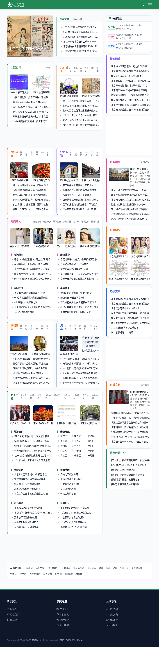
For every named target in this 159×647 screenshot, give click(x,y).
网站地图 (14, 620)
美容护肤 (47, 221)
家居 (42, 327)
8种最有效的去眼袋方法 (25, 302)
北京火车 (119, 48)
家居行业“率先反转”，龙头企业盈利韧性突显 (34, 368)
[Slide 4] (35, 53)
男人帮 (76, 221)
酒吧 (81, 69)
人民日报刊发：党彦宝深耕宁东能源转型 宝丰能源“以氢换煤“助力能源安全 (49, 97)
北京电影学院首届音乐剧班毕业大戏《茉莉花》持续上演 (90, 110)
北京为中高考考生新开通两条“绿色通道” (82, 32)
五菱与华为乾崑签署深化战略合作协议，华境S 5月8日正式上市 (93, 382)
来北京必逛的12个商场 (69, 180)
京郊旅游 (18, 503)
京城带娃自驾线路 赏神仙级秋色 (29, 479)
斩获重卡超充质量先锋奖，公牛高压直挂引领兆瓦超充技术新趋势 (44, 116)
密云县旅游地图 (68, 488)
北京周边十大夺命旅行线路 (27, 484)
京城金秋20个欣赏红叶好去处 (74, 508)
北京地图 (129, 25)
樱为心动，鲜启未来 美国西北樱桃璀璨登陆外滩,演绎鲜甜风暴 (43, 195)
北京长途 (138, 44)
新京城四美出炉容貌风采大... (140, 256)
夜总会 (86, 69)
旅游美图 (95, 396)
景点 (114, 484)
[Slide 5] (41, 53)
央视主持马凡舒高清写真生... (90, 246)
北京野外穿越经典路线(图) (27, 488)
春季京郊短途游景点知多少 (27, 522)
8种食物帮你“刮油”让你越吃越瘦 (76, 292)
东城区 (91, 455)
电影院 (76, 69)
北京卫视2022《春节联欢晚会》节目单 (130, 318)
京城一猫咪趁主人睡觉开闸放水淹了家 (129, 218)
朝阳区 (77, 455)
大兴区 (77, 446)
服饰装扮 (67, 221)
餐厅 (37, 153)
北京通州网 (78, 568)
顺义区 (91, 441)
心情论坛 (145, 162)
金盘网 (23, 574)
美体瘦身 (57, 221)
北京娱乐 (64, 69)
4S (90, 326)
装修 (37, 327)
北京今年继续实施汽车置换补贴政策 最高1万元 (133, 104)
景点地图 (85, 396)
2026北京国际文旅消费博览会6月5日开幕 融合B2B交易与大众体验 (96, 27)
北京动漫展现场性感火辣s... (118, 256)
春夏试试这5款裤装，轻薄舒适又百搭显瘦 (80, 259)
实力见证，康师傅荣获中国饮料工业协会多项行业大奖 (39, 204)
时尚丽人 (16, 221)
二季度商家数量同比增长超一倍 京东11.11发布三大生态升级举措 (94, 209)
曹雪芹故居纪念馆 (130, 479)
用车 (80, 327)
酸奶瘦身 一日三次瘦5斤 (72, 297)
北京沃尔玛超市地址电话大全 (125, 308)
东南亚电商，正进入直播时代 (77, 195)
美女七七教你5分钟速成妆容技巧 (30, 292)
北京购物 (64, 154)
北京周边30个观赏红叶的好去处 (75, 512)
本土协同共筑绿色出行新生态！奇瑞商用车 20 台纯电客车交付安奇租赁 (97, 368)
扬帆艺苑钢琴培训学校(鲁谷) (136, 460)
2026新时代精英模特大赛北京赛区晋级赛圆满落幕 (37, 121)
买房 (31, 327)
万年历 (128, 29)
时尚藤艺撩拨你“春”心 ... (41, 353)
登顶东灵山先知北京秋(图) (73, 522)
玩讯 (70, 69)
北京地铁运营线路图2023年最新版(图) (130, 109)
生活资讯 (64, 609)
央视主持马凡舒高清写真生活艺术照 (31, 269)
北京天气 (119, 29)
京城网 (35, 640)
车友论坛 (95, 327)
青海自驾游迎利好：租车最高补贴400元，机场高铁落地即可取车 (45, 450)
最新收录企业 (118, 452)
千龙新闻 (28, 568)
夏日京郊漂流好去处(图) (26, 517)
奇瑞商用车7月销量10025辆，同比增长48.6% (85, 363)
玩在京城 (114, 614)
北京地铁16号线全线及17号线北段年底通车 (132, 80)
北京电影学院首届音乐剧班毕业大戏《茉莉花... (29, 48)
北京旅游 (14, 396)
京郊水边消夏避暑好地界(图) (28, 508)
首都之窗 (40, 568)
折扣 (21, 153)
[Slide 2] (24, 53)
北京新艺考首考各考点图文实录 (126, 76)
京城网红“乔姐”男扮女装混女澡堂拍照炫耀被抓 (133, 209)
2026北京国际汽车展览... (69, 353)
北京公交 (129, 44)
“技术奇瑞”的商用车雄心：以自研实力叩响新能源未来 (88, 358)
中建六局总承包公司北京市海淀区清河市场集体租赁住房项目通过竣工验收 (49, 378)
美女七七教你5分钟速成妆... (66, 246)
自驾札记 (65, 503)
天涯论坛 (91, 568)
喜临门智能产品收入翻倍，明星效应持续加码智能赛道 (39, 363)
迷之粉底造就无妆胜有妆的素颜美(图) (32, 307)
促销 (81, 153)
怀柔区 (91, 436)
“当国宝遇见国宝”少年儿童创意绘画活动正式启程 (134, 436)
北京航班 (129, 48)
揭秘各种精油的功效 (24, 312)
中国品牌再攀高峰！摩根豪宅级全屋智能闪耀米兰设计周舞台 (42, 358)
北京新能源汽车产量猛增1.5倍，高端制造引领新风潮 (88, 36)
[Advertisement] (63, 140)
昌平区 (63, 441)
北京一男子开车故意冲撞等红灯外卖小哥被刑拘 (134, 190)
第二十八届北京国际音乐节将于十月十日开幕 (85, 41)
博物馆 (115, 470)
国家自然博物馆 (127, 470)
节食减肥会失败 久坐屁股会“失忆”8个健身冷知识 (83, 302)
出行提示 (76, 396)
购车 (75, 327)
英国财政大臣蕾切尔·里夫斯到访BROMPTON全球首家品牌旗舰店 (94, 190)
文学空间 (145, 385)
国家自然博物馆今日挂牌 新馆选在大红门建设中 (134, 95)
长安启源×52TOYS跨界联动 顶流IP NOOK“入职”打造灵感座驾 (93, 373)
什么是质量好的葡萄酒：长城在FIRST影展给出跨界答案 (40, 185)
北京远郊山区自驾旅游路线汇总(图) (31, 493)
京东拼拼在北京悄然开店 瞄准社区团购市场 (84, 46)
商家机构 (114, 620)
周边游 (39, 396)
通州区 (63, 446)
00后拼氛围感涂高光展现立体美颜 (31, 297)
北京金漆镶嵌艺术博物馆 (132, 474)
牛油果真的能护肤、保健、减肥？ (76, 312)
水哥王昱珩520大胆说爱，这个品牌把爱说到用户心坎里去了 (42, 382)
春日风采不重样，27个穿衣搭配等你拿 (79, 274)
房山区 (91, 446)
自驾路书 (48, 396)
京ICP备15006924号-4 (71, 640)
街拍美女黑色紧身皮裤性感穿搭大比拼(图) (131, 322)
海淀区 (63, 455)
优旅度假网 (34, 574)
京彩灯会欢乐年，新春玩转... (43, 423)
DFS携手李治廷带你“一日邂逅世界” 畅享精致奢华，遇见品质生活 (45, 274)
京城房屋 (14, 327)
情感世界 (95, 221)
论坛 (98, 69)
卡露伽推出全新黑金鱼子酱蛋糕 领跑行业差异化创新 (38, 190)
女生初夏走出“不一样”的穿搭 (74, 264)
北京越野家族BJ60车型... (91, 350)
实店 (92, 153)
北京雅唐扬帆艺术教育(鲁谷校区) (138, 465)
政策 (21, 327)
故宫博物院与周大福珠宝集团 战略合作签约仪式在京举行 (90, 199)
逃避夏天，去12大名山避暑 (73, 527)
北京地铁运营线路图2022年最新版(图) (130, 303)
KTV (93, 68)
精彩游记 (57, 396)
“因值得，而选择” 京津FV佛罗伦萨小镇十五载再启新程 (40, 446)
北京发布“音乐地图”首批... (69, 96)
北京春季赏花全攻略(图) (72, 517)
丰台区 (91, 450)
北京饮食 (64, 620)
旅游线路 (67, 396)
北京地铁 (119, 44)
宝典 (26, 153)
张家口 (13, 574)
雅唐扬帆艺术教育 (73, 574)
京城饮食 (14, 154)
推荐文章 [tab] (64, 18)
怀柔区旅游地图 (68, 493)
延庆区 (63, 436)
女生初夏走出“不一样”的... (43, 246)
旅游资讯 (18, 431)
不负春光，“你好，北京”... (20, 423)
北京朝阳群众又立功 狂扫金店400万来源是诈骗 (134, 100)
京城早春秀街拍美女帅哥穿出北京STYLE (80, 278)
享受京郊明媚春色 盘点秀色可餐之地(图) (33, 512)
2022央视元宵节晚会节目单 (125, 327)
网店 (97, 153)
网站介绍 (14, 609)
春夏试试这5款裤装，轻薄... (20, 246)
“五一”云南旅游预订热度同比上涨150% (33, 455)
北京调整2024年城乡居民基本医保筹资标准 (132, 90)
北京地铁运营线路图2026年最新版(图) (130, 71)
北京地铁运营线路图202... (41, 92)
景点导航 (65, 431)
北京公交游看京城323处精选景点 (30, 474)
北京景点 (23, 396)
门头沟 (63, 450)
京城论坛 (114, 625)
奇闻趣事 (115, 162)
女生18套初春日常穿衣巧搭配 (74, 269)
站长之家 (47, 574)
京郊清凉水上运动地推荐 (26, 527)
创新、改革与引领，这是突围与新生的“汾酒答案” (36, 209)
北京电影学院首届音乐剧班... (91, 96)
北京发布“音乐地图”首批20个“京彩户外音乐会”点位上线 (90, 51)
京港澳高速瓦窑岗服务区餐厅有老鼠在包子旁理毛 (135, 214)
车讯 (66, 327)
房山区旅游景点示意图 (71, 479)
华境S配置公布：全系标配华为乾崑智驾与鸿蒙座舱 (87, 378)
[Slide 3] (29, 53)
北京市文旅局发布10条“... (90, 423)
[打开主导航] (150, 4)
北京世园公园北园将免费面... (66, 423)
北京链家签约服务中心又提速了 (28, 373)
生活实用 (16, 67)
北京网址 (119, 25)
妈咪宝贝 (85, 221)
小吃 (32, 153)
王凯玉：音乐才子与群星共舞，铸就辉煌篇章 (84, 115)
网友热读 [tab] (77, 18)
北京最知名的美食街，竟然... (41, 180)
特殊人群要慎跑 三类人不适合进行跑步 (79, 307)
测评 (70, 327)
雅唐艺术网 (104, 568)
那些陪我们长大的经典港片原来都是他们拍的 (84, 125)
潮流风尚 (37, 221)
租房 (26, 327)
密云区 (77, 436)
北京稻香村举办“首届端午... (19, 180)
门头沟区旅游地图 (69, 474)
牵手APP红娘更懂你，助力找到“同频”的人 (34, 259)
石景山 (77, 450)
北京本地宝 (53, 568)
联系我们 (14, 614)
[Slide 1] (18, 53)
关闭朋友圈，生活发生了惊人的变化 (31, 264)
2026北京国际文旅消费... (19, 92)
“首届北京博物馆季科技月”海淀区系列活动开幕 (133, 413)
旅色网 (58, 574)
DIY (42, 152)
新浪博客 (65, 568)
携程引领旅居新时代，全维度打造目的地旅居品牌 (38, 441)
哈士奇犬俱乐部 (134, 568)
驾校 (85, 327)
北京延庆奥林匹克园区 (128, 484)
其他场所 (116, 479)
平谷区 (77, 441)
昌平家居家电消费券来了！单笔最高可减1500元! (86, 204)
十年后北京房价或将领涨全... (19, 353)
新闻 (48, 67)
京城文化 (115, 384)
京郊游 (32, 396)
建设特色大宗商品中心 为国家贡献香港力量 (34, 102)
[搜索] (142, 4)
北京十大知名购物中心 (91, 180)
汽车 (61, 327)
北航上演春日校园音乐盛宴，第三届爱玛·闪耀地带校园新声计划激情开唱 (98, 120)
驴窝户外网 (118, 568)
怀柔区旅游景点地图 (70, 484)
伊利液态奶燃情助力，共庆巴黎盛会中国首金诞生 (37, 199)
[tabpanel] (79, 39)
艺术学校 (116, 460)
